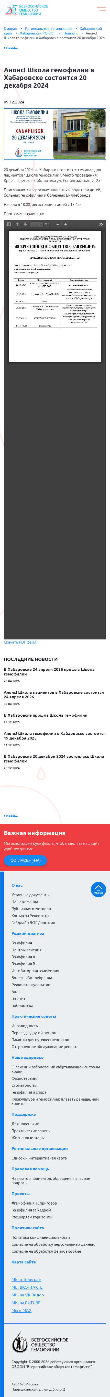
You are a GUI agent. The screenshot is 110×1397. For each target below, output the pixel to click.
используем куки (26, 843)
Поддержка (24, 1114)
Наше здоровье (27, 1057)
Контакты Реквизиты (30, 915)
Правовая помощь (30, 1168)
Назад (12, 47)
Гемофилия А (23, 957)
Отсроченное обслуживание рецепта (45, 1046)
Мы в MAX (21, 1310)
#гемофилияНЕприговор (34, 1203)
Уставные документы (30, 895)
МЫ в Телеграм (26, 1279)
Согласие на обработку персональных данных (53, 1244)
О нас (17, 885)
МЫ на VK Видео (28, 1295)
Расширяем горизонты (32, 1217)
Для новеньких (25, 1124)
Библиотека (22, 1005)
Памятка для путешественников (40, 1040)
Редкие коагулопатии (31, 984)
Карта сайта (24, 1262)
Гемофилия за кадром (31, 1210)
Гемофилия (22, 943)
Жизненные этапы (28, 1138)
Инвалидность (25, 1026)
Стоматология (24, 1085)
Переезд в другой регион (34, 1033)
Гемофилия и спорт (29, 1092)
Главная (10, 29)
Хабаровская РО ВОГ (37, 33)
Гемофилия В (23, 964)
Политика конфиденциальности (41, 1237)
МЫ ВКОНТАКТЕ (27, 1287)
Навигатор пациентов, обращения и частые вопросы (51, 1180)
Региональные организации (48, 29)
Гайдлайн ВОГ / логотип (33, 922)
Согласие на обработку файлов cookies (47, 1251)
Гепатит (18, 998)
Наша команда (25, 902)
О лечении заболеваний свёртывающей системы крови (56, 1069)
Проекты (21, 1193)
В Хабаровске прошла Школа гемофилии (45, 715)
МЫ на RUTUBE (26, 1302)
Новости (70, 33)
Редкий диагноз (28, 933)
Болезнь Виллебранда (32, 978)
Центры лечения (26, 950)
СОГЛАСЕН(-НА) (25, 860)
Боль (16, 991)
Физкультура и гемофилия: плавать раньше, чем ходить (55, 1101)
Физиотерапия (25, 1078)
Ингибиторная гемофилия (35, 971)
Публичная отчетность (32, 909)
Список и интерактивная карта (39, 1158)
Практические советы (34, 1016)
